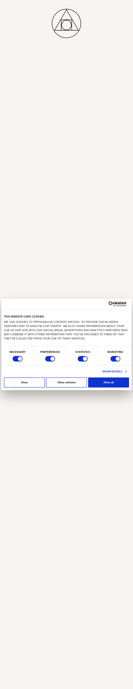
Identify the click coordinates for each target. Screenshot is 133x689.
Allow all (108, 382)
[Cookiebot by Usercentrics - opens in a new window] (114, 304)
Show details (112, 371)
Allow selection (66, 382)
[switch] (50, 359)
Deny (24, 382)
